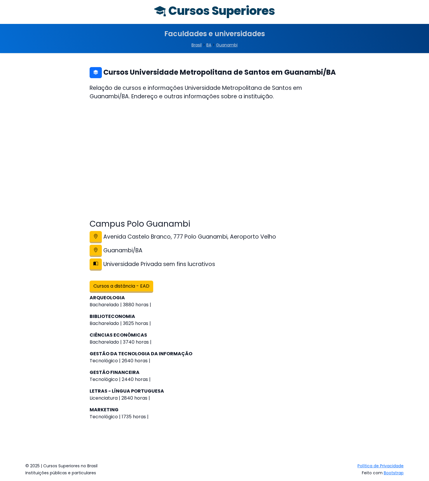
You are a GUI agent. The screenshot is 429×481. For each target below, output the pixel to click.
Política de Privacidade (381, 466)
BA (208, 45)
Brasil (196, 45)
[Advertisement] (214, 164)
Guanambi (227, 45)
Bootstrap (394, 473)
